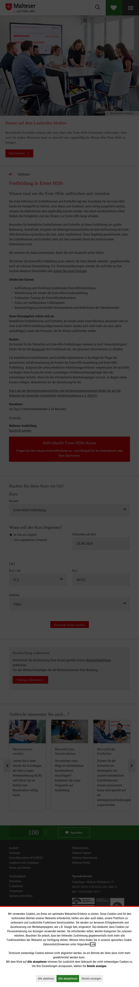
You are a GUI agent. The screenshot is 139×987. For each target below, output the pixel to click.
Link (92, 944)
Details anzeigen (92, 978)
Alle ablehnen (47, 978)
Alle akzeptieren (68, 978)
